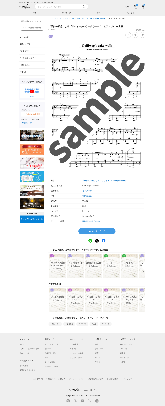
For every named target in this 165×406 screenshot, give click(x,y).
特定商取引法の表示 (96, 379)
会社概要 (36, 379)
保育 (96, 353)
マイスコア (24, 37)
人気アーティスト (128, 339)
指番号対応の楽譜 (51, 366)
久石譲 (122, 362)
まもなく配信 (50, 362)
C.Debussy (64, 18)
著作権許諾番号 (112, 379)
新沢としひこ (125, 358)
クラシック (105, 324)
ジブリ (97, 358)
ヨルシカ (123, 349)
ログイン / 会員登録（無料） (30, 349)
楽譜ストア (49, 339)
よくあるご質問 (76, 358)
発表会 (97, 362)
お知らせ (23, 72)
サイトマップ (127, 379)
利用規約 (62, 379)
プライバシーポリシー (76, 379)
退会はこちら (25, 353)
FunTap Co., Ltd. (81, 395)
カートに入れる (98, 231)
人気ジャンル (101, 339)
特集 (34, 13)
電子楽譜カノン (25, 366)
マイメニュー (25, 339)
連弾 (96, 344)
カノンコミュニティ (28, 58)
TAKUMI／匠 (27, 123)
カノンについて (76, 339)
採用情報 (49, 379)
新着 (98, 13)
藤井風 (122, 353)
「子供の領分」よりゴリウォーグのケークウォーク (88, 18)
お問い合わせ (25, 65)
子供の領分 (69, 324)
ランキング (66, 13)
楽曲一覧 (48, 349)
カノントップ (53, 18)
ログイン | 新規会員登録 (32, 28)
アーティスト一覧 (51, 344)
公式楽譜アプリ (26, 360)
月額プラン (74, 349)
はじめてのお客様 (76, 353)
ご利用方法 (24, 51)
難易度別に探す (50, 353)
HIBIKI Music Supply (91, 221)
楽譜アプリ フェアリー (28, 370)
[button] (128, 35)
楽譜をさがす (25, 44)
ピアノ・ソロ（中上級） (117, 18)
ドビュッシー (55, 324)
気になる (130, 13)
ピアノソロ (87, 191)
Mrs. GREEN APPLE (128, 344)
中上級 (94, 324)
